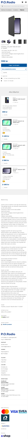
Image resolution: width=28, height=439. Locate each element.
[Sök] (2, 6)
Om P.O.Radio (4, 369)
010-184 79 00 (4, 344)
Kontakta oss (4, 367)
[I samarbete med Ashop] (5, 436)
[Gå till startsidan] (8, 2)
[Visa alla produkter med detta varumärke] (14, 317)
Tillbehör (22, 10)
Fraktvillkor (3, 359)
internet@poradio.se (6, 346)
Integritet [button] (3, 373)
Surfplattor (15, 10)
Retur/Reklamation (5, 374)
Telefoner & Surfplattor (6, 10)
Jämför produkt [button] (7, 324)
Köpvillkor (3, 361)
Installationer (4, 371)
